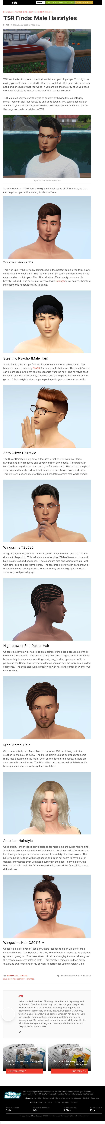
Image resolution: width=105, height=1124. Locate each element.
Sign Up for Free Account (60, 2)
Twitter (50, 1102)
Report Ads (95, 1098)
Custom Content (68, 976)
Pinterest (74, 1102)
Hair (78, 976)
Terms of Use (30, 1116)
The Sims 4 (86, 976)
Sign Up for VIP (84, 2)
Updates (49, 12)
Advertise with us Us (73, 1098)
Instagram (65, 1102)
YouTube (57, 1102)
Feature (18, 12)
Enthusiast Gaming (59, 1116)
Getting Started (48, 1098)
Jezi (7, 25)
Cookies (39, 1116)
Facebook (42, 1102)
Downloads (8, 12)
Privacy (22, 1116)
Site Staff (86, 1098)
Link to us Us (60, 1098)
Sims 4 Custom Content (33, 12)
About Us (38, 1098)
